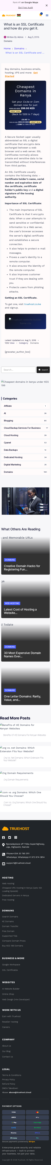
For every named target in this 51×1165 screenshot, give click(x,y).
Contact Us (7, 1057)
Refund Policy (8, 1084)
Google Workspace (11, 964)
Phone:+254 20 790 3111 (18, 853)
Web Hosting (12, 603)
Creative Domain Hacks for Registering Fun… (22, 567)
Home (7, 48)
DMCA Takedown (10, 1088)
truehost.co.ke (32, 304)
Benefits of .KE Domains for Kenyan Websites (24, 735)
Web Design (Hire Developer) (16, 999)
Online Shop (8, 994)
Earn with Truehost (11, 1016)
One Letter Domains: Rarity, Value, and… (22, 698)
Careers (6, 1027)
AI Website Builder (11, 989)
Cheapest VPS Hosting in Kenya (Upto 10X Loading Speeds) (22, 889)
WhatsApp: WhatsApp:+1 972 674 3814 (25, 857)
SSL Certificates (10, 970)
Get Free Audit (25, 7)
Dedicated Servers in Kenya (15, 895)
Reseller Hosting (10, 1022)
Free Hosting (8, 900)
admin (20, 37)
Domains (8, 41)
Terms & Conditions (11, 1075)
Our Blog (6, 1051)
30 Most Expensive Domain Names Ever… (22, 654)
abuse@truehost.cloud (20, 1092)
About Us (6, 1046)
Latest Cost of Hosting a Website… (20, 611)
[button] (19, 15)
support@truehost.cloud (18, 863)
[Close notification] (46, 5)
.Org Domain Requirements (15, 779)
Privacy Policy (8, 1079)
